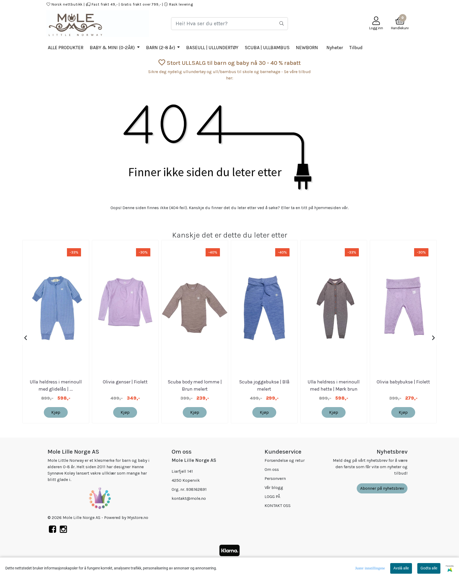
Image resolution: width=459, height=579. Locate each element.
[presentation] (25, 338)
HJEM (275, 4)
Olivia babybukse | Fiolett (403, 382)
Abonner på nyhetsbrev (382, 488)
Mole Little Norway (392, 4)
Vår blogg (274, 487)
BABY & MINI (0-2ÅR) (113, 47)
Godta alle (428, 568)
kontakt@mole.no (189, 498)
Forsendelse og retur (285, 460)
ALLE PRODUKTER (65, 47)
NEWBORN (307, 47)
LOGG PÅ (293, 4)
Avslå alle (401, 568)
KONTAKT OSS (358, 4)
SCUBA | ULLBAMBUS (267, 47)
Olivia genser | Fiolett (125, 382)
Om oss (272, 469)
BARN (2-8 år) (161, 47)
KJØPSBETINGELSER (323, 4)
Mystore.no (137, 517)
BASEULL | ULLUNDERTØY (212, 47)
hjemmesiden (327, 207)
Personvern (275, 478)
